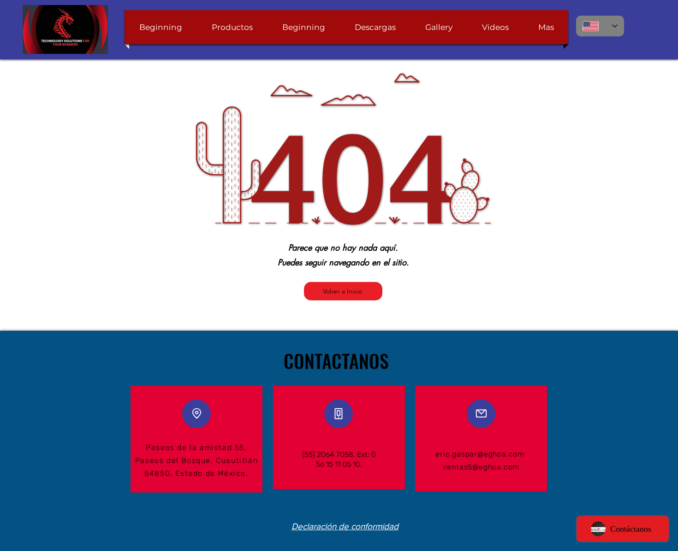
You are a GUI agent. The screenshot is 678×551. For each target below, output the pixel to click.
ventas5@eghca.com (481, 467)
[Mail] (481, 413)
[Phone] (338, 413)
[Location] (196, 413)
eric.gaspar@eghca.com (479, 454)
